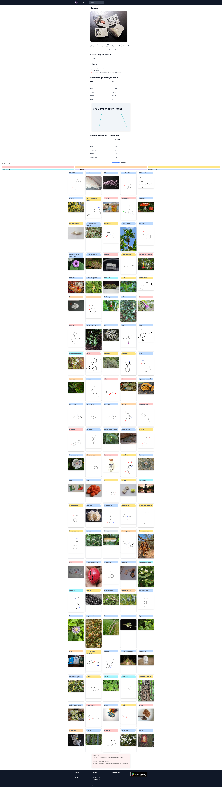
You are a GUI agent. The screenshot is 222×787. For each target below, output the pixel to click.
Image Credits (96, 779)
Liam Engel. (95, 785)
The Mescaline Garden (117, 775)
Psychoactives (85, 2)
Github (76, 777)
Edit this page (116, 162)
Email (76, 775)
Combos (80, 2)
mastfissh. (86, 785)
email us (123, 162)
